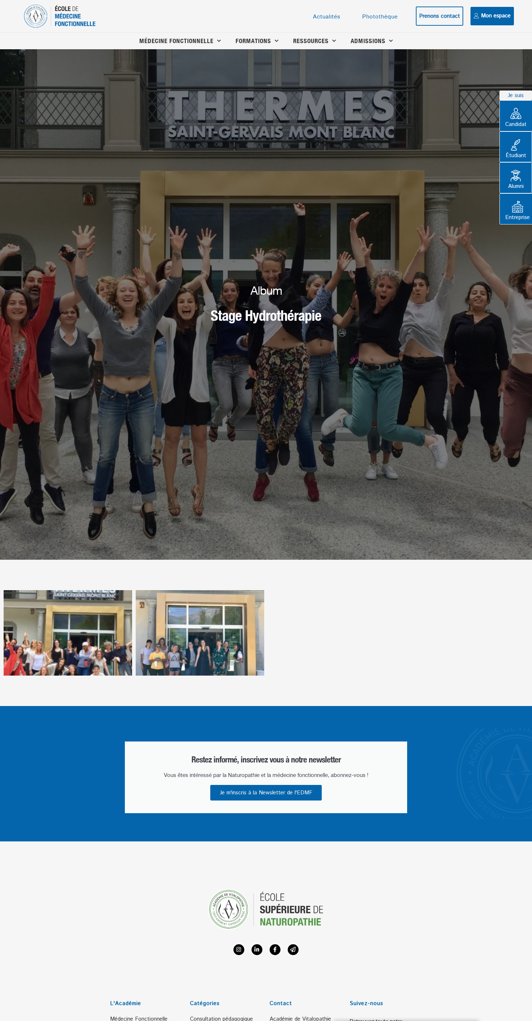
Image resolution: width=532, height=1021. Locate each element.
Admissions (368, 41)
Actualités (327, 16)
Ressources (311, 41)
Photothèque (380, 16)
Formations (253, 41)
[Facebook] (275, 949)
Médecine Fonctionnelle (176, 41)
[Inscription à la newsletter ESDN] (293, 949)
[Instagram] (238, 949)
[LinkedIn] (257, 949)
